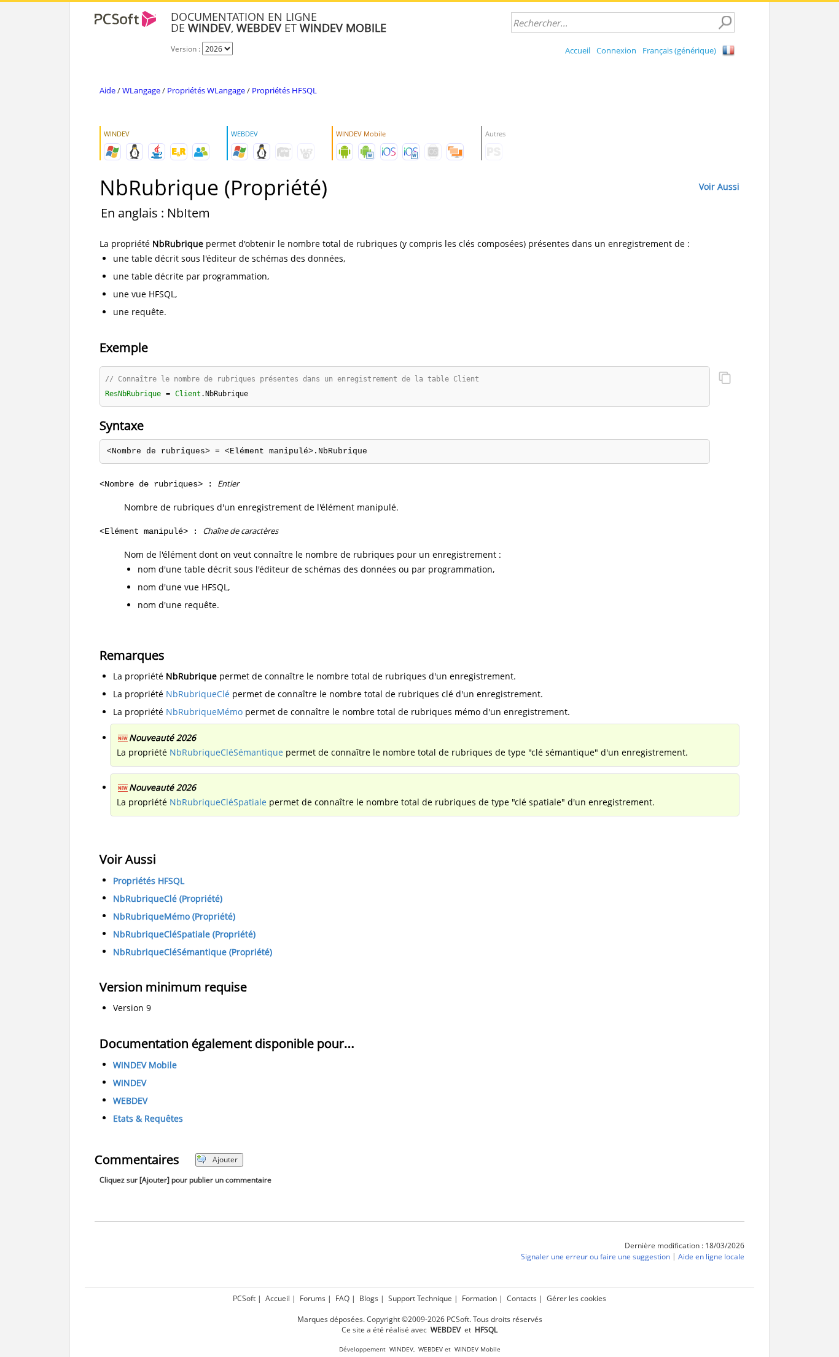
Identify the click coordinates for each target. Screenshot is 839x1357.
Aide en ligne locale (711, 1256)
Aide (107, 90)
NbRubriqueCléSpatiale (218, 802)
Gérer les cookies (576, 1298)
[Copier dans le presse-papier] (725, 379)
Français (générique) (679, 50)
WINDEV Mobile (145, 1065)
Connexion (616, 50)
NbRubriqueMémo (204, 712)
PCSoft (244, 1298)
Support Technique (420, 1298)
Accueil (577, 50)
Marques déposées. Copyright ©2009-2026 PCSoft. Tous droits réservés (419, 1319)
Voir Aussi (719, 186)
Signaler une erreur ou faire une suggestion (595, 1256)
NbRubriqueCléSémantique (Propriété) (192, 952)
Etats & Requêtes (148, 1118)
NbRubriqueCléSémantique (226, 752)
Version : (186, 49)
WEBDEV (130, 1100)
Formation (479, 1298)
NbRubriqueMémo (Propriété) (174, 916)
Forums (313, 1298)
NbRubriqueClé (198, 694)
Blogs (368, 1298)
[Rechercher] (725, 23)
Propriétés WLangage (206, 90)
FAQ (342, 1298)
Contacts (522, 1298)
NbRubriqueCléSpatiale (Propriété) (184, 934)
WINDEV (129, 1083)
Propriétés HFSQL (284, 90)
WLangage (141, 90)
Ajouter (225, 1159)
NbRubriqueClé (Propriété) (167, 898)
